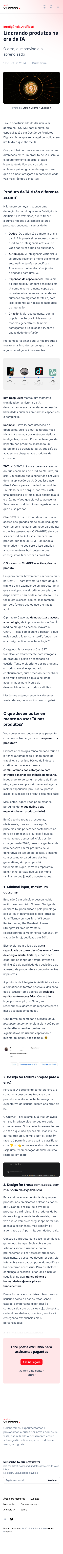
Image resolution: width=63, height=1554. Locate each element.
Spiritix (8, 1531)
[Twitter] (11, 1519)
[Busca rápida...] (51, 6)
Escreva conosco (30, 1504)
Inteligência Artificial (18, 26)
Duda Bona (39, 63)
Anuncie (7, 1509)
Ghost (51, 1528)
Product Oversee (12, 1528)
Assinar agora (31, 1362)
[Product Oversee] (11, 7)
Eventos (34, 1498)
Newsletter (9, 1504)
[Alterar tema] (44, 6)
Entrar (31, 1374)
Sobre (23, 1509)
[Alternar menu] (58, 6)
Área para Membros (14, 1498)
